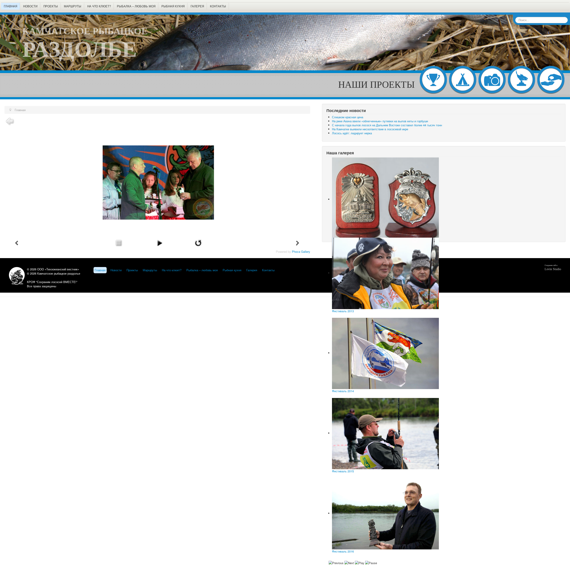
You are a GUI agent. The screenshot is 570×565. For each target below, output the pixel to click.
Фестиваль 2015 (343, 471)
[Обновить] (198, 242)
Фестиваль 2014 (343, 391)
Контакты (218, 6)
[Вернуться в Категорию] (9, 121)
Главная (10, 6)
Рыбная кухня (173, 6)
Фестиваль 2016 (343, 551)
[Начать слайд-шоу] (159, 242)
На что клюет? (99, 6)
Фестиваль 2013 (343, 311)
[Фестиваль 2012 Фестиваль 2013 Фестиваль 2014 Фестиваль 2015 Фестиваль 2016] (443, 197)
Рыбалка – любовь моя (136, 6)
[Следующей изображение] (297, 243)
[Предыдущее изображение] (16, 243)
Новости (30, 6)
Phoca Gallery (301, 251)
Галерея (197, 6)
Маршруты (72, 6)
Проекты (50, 6)
